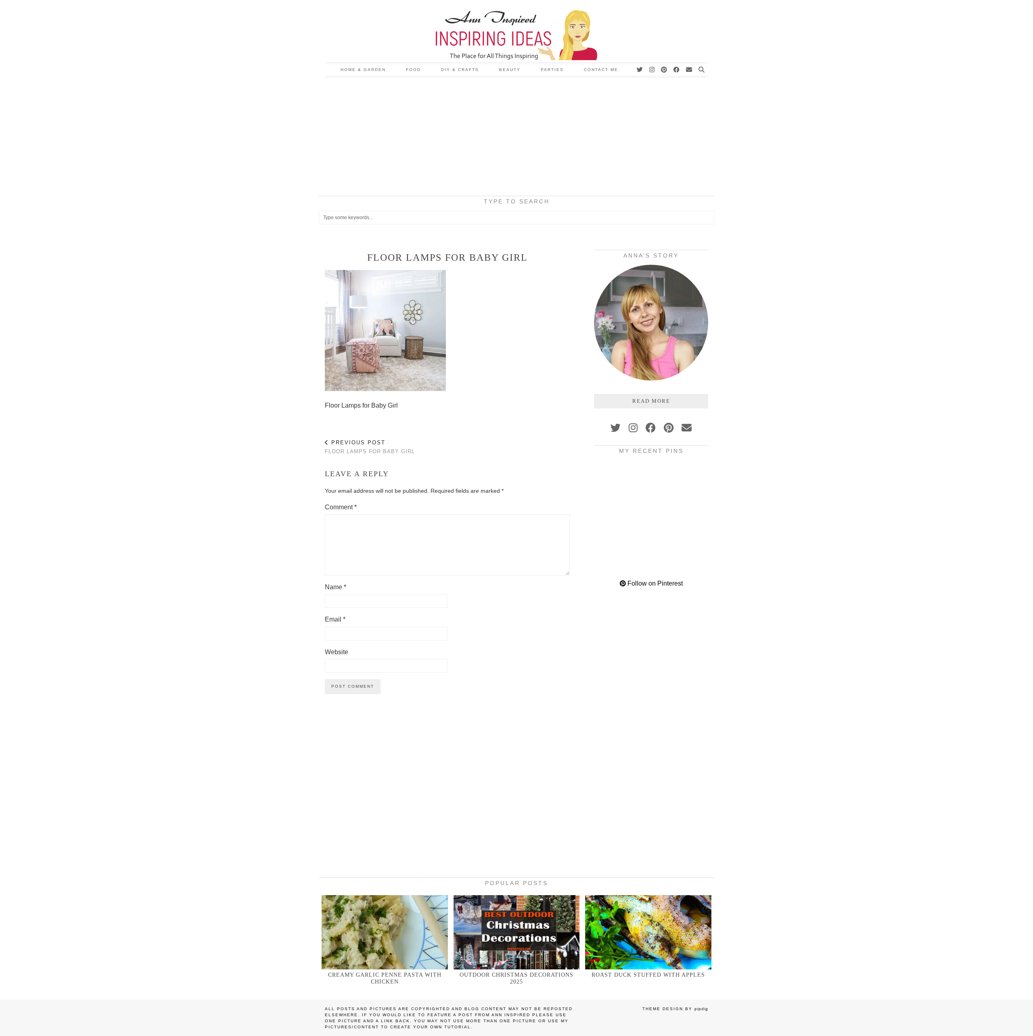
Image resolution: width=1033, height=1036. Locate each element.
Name (335, 587)
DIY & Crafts (460, 69)
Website (336, 652)
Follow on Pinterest (654, 583)
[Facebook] (676, 70)
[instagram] (633, 427)
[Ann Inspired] (516, 31)
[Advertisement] (516, 138)
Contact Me (601, 69)
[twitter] (616, 427)
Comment (341, 507)
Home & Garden (363, 69)
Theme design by (675, 1009)
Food (413, 69)
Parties (552, 69)
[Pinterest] (664, 70)
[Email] (689, 70)
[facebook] (651, 427)
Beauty (510, 69)
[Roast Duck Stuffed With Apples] (648, 932)
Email (335, 619)
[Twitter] (640, 70)
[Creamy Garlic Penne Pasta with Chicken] (385, 932)
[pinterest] (668, 427)
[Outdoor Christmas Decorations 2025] (517, 932)
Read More (651, 401)
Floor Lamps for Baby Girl (370, 447)
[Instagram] (652, 70)
